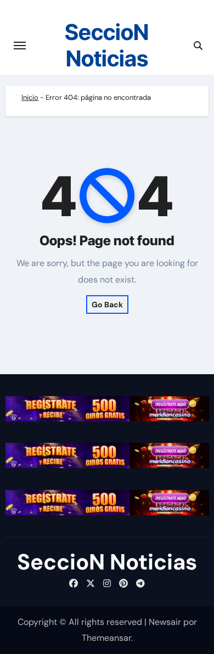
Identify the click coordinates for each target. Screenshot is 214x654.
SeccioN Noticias (107, 45)
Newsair (165, 622)
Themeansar (106, 638)
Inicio (29, 97)
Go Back (107, 304)
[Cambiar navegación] (20, 45)
